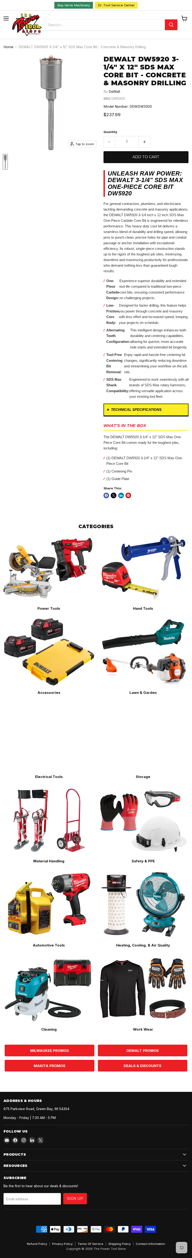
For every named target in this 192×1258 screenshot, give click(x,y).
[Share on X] (113, 495)
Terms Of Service (90, 1244)
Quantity (110, 132)
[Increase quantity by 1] (144, 142)
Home (8, 47)
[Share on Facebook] (106, 495)
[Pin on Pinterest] (128, 495)
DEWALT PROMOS (142, 1050)
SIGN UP (75, 1198)
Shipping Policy (119, 1244)
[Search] (171, 24)
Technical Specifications (136, 410)
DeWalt (114, 91)
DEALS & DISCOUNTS (142, 1066)
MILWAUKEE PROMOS (49, 1050)
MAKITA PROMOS (49, 1066)
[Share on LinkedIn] (121, 495)
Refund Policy (37, 1244)
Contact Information (150, 1244)
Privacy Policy (62, 1244)
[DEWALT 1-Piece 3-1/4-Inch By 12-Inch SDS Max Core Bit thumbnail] (5, 161)
